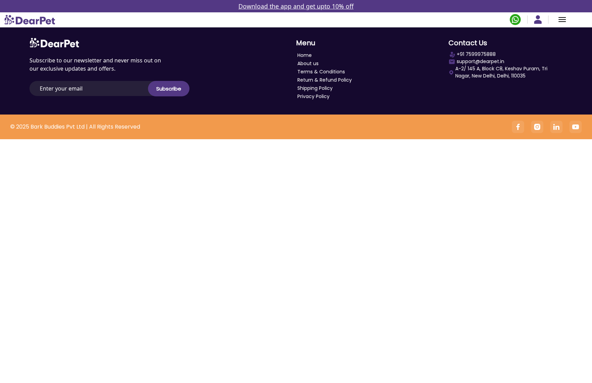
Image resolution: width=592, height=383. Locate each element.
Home (304, 55)
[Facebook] (518, 127)
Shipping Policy (315, 88)
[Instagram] (537, 127)
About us (308, 63)
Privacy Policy (313, 96)
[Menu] (562, 19)
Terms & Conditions (321, 71)
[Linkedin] (556, 127)
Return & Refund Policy (324, 79)
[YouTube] (575, 127)
